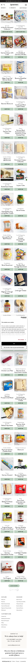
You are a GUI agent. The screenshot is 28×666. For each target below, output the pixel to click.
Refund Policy (4, 624)
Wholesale (3, 610)
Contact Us (3, 616)
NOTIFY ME (7, 57)
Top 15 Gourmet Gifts (20, 601)
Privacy (17, 661)
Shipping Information (5, 618)
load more (14, 586)
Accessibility (23, 661)
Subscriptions (19, 610)
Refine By (3, 8)
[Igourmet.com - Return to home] (14, 5)
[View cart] (25, 5)
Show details (21, 339)
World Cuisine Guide (5, 603)
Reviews (3, 601)
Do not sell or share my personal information (14, 347)
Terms (13, 661)
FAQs (2, 622)
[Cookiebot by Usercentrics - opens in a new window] (21, 318)
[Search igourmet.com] (4, 4)
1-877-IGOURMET (14, 639)
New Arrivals (19, 599)
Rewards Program (5, 620)
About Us (3, 599)
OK (14, 343)
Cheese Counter (19, 603)
